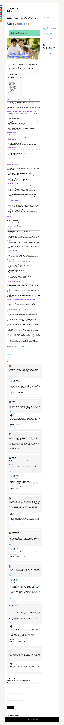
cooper (17, 353)
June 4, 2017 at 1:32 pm (16, 381)
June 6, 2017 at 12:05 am (15, 402)
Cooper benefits (12, 84)
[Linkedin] (13, 24)
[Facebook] (8, 24)
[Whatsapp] (1, 19)
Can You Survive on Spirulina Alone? (50, 38)
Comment (9, 682)
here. (38, 586)
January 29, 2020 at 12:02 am (17, 664)
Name (8, 692)
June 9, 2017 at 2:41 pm (15, 458)
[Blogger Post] (26, 24)
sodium (11, 354)
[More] (28, 24)
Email (8, 697)
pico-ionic (31, 353)
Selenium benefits (12, 90)
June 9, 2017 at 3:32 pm (16, 476)
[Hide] (0, 23)
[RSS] (19, 24)
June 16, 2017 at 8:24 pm (15, 606)
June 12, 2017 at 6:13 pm (15, 533)
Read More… (51, 48)
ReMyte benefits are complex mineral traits (15, 80)
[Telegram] (24, 24)
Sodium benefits (10, 92)
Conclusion (10, 97)
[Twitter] (17, 24)
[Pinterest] (15, 24)
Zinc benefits (11, 93)
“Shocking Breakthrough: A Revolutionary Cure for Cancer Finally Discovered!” (49, 28)
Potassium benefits (12, 89)
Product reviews (13, 352)
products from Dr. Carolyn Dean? (23, 346)
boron (12, 353)
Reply (10, 376)
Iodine (11, 85)
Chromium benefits (12, 83)
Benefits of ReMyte (22, 342)
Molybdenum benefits (13, 88)
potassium (34, 353)
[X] (10, 24)
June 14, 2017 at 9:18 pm (16, 580)
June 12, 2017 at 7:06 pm (16, 549)
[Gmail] (23, 24)
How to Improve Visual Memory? (50, 24)
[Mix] (1, 17)
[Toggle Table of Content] (21, 77)
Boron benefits (12, 81)
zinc (13, 354)
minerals (24, 353)
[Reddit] (12, 24)
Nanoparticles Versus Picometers (50, 35)
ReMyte (8, 314)
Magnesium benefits (13, 86)
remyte (37, 353)
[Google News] (21, 24)
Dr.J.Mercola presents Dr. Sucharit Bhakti (13, 715)
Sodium (11, 91)
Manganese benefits (12, 87)
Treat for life (13, 9)
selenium (8, 354)
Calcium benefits (12, 82)
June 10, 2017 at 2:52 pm (16, 514)
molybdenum (28, 353)
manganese (20, 353)
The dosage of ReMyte (12, 94)
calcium (15, 353)
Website (8, 702)
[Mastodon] (1, 16)
